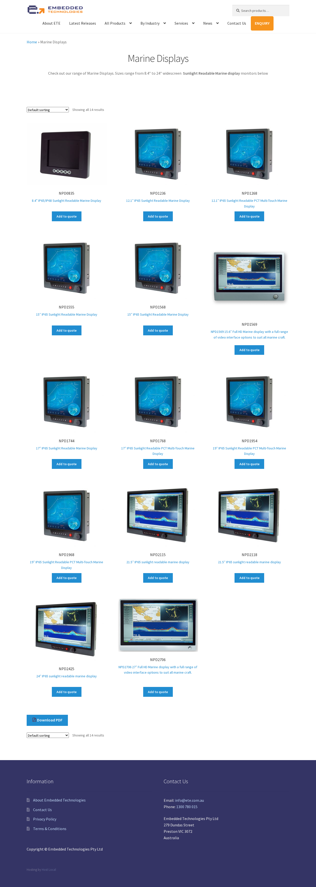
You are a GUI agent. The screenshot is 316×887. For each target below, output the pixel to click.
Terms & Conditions (49, 828)
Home (32, 41)
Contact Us (236, 23)
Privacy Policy (44, 819)
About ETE (51, 23)
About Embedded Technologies (59, 800)
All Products (115, 23)
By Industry (149, 23)
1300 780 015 (187, 806)
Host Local (49, 869)
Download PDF (49, 719)
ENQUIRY (262, 23)
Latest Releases (82, 23)
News (207, 23)
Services (181, 23)
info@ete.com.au (189, 800)
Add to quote (67, 216)
